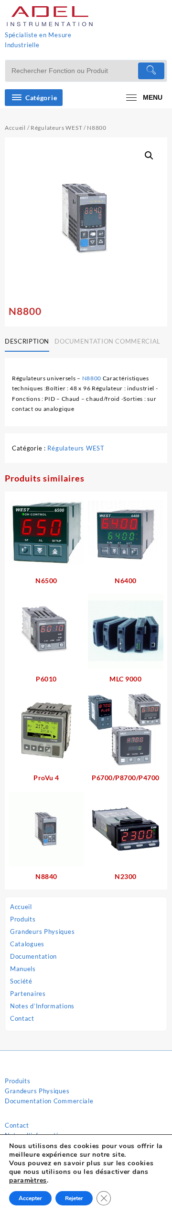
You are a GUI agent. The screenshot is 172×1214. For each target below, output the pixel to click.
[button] (149, 155)
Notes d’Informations (42, 1006)
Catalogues (27, 944)
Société (21, 981)
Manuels (23, 969)
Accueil (21, 906)
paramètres (28, 1180)
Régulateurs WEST (56, 127)
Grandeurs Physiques (42, 931)
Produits (23, 919)
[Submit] (151, 71)
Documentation (33, 956)
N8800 (92, 378)
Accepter (30, 1198)
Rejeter (74, 1198)
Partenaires (28, 993)
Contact (22, 1018)
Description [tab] (27, 341)
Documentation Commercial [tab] (107, 341)
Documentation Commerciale (49, 1101)
